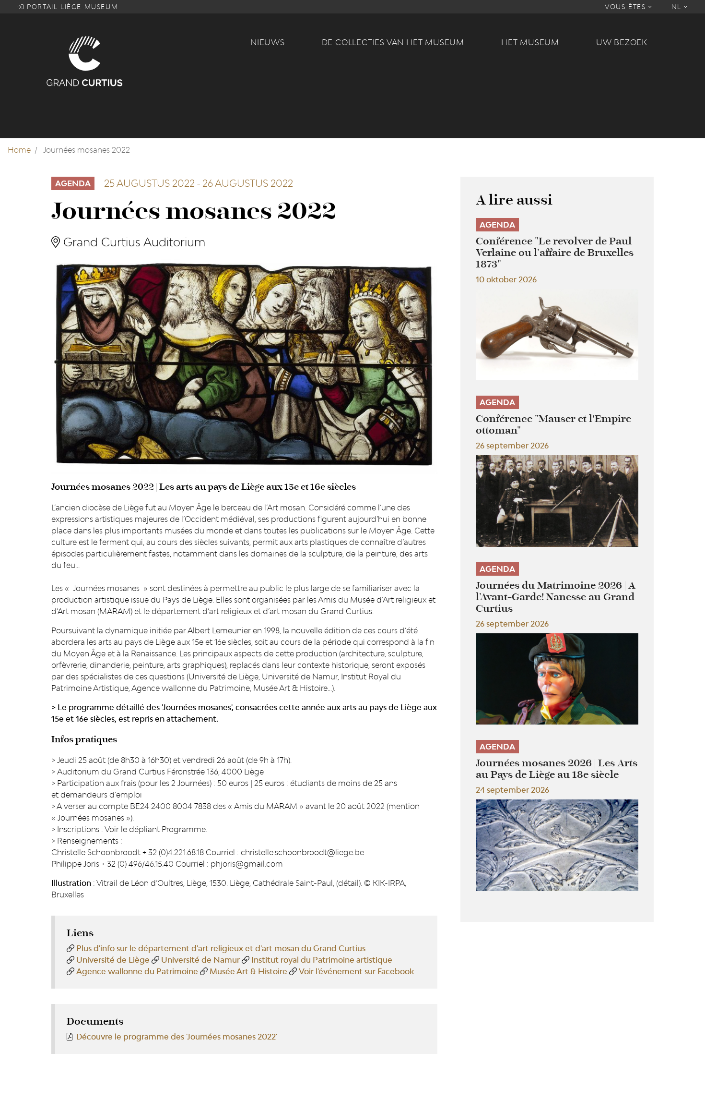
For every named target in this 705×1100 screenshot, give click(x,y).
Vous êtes (626, 7)
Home (19, 150)
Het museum (530, 42)
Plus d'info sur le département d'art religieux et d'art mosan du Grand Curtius (220, 948)
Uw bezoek (621, 42)
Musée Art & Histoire (248, 971)
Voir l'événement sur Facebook (356, 971)
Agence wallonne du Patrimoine (137, 971)
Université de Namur (200, 960)
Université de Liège (113, 960)
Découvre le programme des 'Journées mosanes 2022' (176, 1036)
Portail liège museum (71, 7)
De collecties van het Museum (393, 42)
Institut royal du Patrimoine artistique (321, 960)
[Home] (142, 60)
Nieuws (267, 42)
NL (677, 7)
